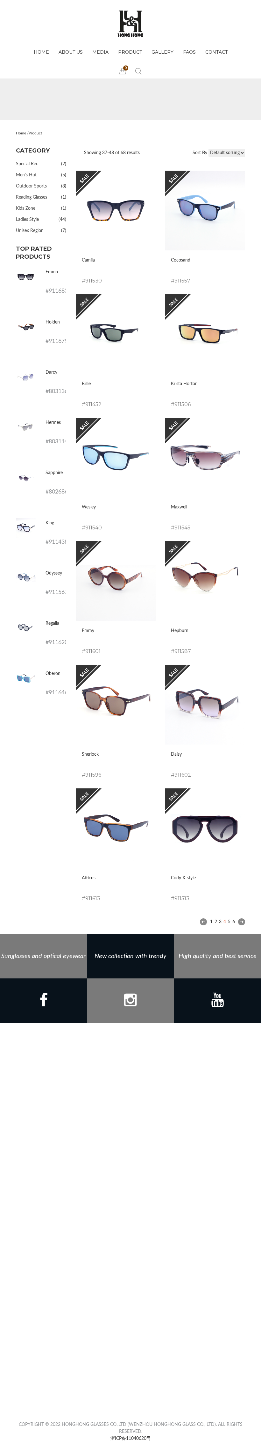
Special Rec (27, 164)
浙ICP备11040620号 (130, 1438)
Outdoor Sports (31, 186)
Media (100, 52)
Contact (216, 52)
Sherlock (90, 754)
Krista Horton (184, 384)
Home (41, 52)
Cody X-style (183, 878)
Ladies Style (27, 219)
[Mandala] (130, 23)
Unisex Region (30, 230)
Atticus (88, 878)
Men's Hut (26, 175)
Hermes (53, 422)
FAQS (189, 52)
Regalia (52, 623)
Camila (88, 260)
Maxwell (179, 507)
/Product (34, 133)
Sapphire (54, 473)
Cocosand (180, 260)
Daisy (176, 754)
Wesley (89, 507)
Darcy (51, 372)
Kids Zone (25, 208)
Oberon (53, 673)
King (50, 523)
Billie (86, 384)
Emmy (88, 631)
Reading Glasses (31, 197)
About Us (71, 52)
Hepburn (179, 631)
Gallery (162, 52)
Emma (52, 272)
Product (130, 52)
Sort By (200, 153)
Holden (53, 322)
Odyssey (54, 573)
